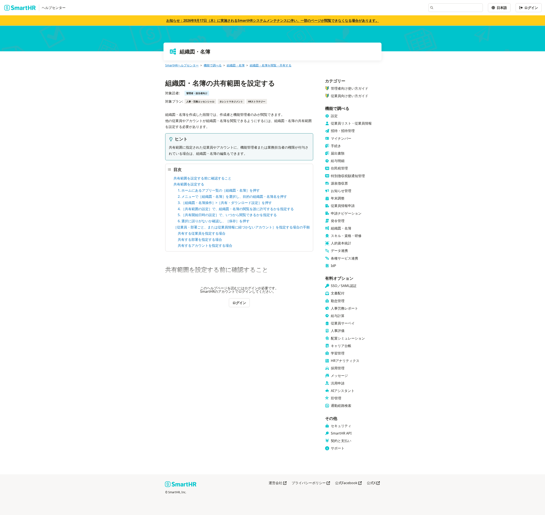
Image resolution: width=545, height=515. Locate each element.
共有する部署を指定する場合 (200, 239)
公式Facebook (348, 483)
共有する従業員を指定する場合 (201, 233)
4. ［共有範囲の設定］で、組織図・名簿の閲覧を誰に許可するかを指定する (236, 209)
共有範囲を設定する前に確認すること (202, 178)
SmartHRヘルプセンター (182, 65)
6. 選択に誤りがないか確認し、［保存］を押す (214, 221)
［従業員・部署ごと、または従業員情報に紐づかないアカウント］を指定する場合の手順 (242, 227)
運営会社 (278, 483)
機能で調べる (213, 65)
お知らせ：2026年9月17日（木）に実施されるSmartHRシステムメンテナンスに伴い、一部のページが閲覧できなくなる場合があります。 (272, 20)
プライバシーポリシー (311, 483)
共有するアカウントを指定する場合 (205, 245)
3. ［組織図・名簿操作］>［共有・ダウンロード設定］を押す (225, 202)
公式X (373, 483)
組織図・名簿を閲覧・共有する (270, 65)
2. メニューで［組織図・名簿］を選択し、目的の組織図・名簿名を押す (232, 196)
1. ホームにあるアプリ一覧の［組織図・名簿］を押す (219, 190)
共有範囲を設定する (189, 184)
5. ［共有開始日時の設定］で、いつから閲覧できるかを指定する (227, 214)
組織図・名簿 (236, 65)
